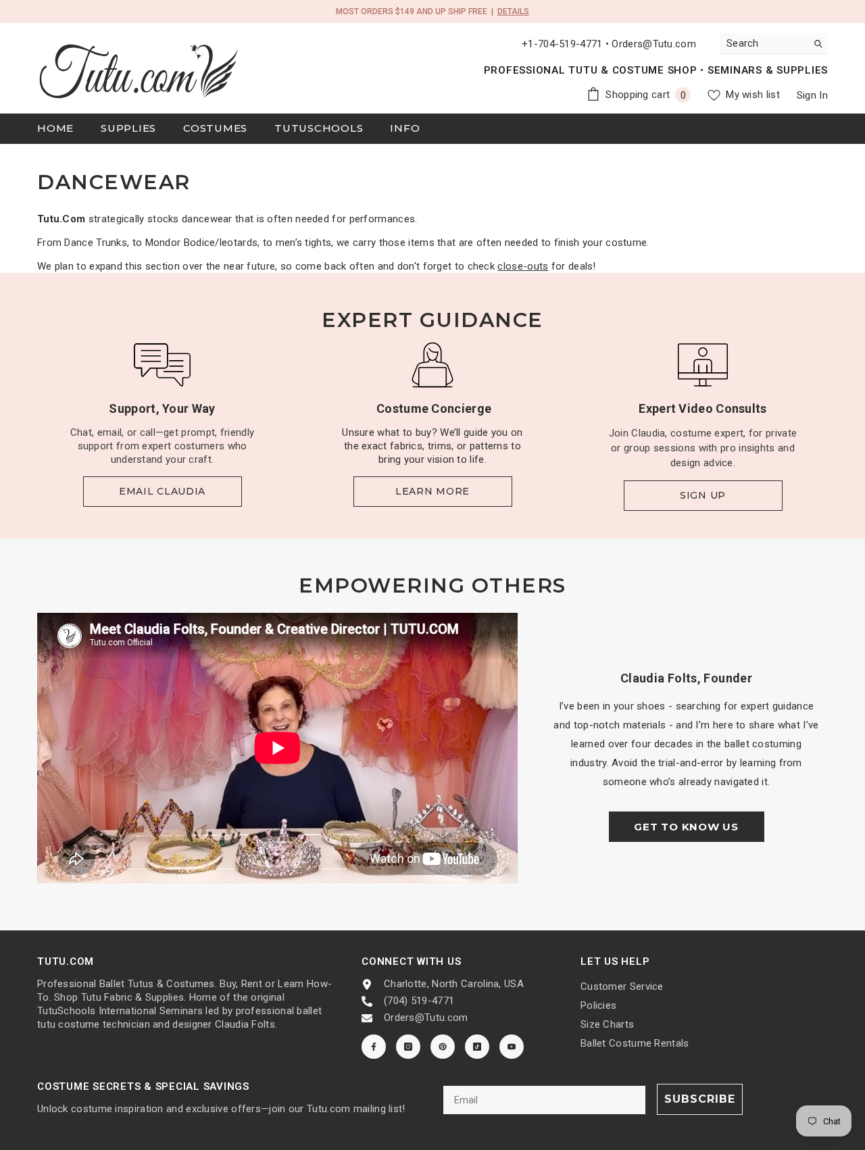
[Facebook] (374, 1046)
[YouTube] (511, 1046)
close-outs (522, 266)
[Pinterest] (442, 1046)
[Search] (774, 43)
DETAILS (513, 11)
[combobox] (763, 43)
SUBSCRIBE (699, 1099)
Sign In (812, 95)
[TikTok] (477, 1046)
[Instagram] (408, 1046)
